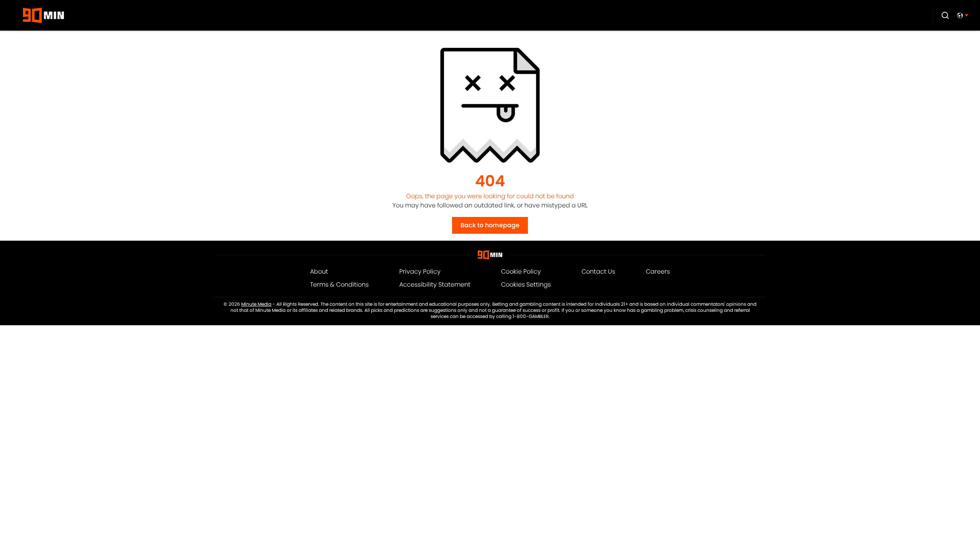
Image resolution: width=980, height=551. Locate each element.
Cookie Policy (521, 271)
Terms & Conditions (339, 284)
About (319, 271)
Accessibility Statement (434, 284)
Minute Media (256, 304)
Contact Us (598, 271)
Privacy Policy (420, 271)
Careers (658, 271)
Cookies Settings (526, 284)
